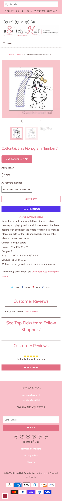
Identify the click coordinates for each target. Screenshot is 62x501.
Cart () (40, 11)
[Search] (7, 4)
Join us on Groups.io (31, 400)
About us (31, 462)
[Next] (39, 121)
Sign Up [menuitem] (19, 11)
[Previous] (22, 121)
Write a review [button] (31, 367)
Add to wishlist (15, 159)
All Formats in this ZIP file (16, 189)
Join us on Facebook (31, 395)
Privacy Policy (31, 455)
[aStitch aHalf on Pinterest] (22, 21)
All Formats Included (12, 182)
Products (20, 54)
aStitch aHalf (17, 473)
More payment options (31, 216)
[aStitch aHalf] (31, 30)
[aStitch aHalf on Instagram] (27, 21)
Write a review (31, 311)
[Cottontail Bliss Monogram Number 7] (31, 89)
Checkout (52, 11)
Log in (29, 11)
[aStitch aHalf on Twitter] (6, 21)
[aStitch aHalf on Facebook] (11, 21)
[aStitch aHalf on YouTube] (17, 21)
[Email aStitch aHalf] (33, 21)
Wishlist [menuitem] (9, 11)
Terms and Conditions (31, 448)
